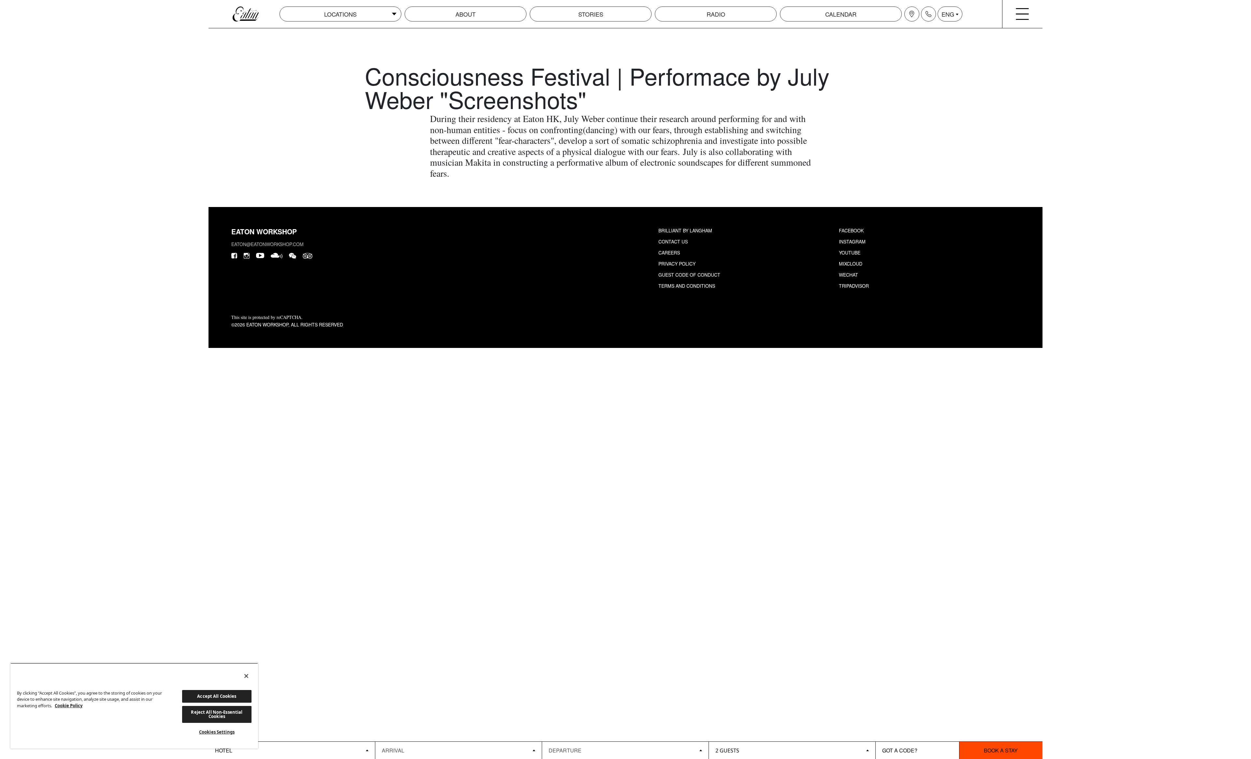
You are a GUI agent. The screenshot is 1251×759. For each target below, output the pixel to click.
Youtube (849, 252)
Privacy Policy (677, 263)
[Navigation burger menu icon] (1022, 14)
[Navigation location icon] (911, 14)
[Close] (246, 676)
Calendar (840, 14)
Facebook (851, 230)
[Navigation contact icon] (928, 14)
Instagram (852, 241)
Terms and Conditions (686, 286)
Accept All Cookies (216, 696)
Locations (340, 14)
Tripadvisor (854, 286)
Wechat (848, 274)
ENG (948, 14)
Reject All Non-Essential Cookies (216, 714)
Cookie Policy (68, 706)
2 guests (727, 750)
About (465, 14)
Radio (716, 14)
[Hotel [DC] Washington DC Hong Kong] (291, 750)
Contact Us (673, 241)
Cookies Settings (217, 732)
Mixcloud (850, 263)
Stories (590, 14)
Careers (669, 252)
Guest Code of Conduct (689, 274)
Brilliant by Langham (685, 230)
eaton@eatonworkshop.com (267, 244)
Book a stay (1001, 750)
